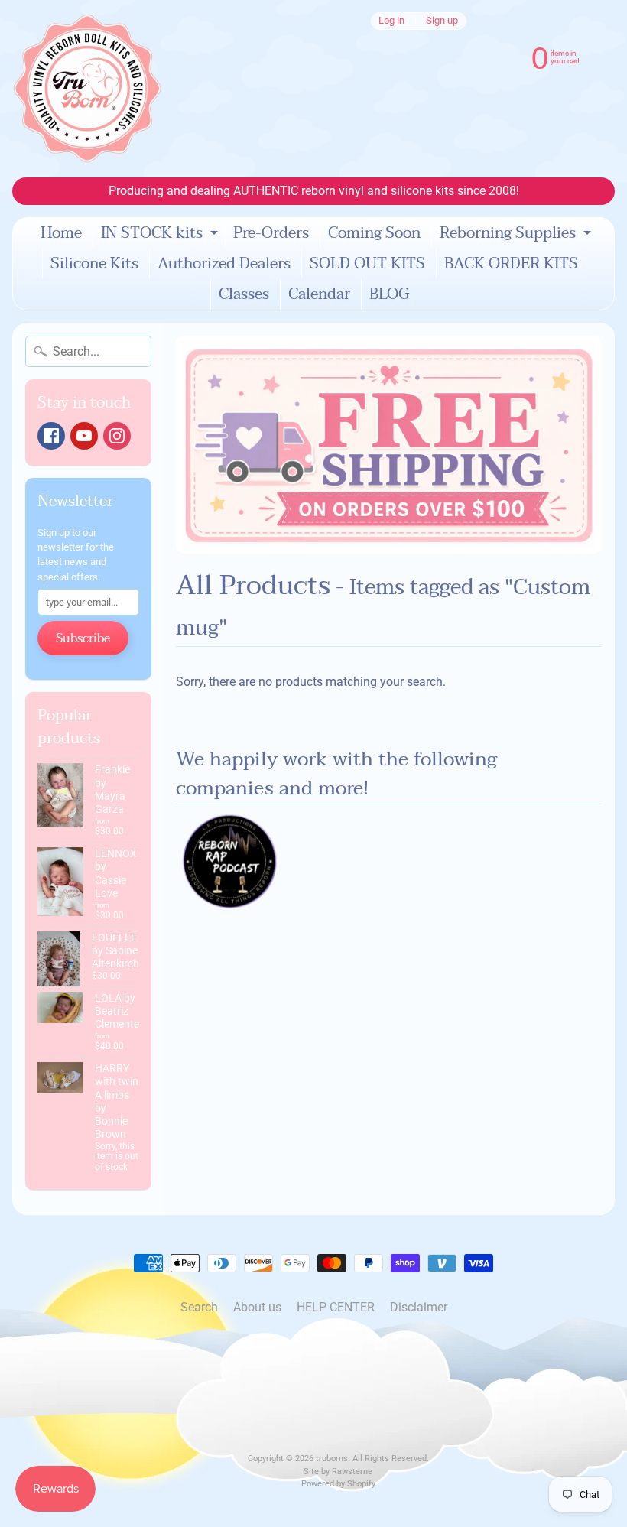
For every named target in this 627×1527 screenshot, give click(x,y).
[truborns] (87, 88)
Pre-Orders (271, 233)
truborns (332, 1459)
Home (61, 233)
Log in (391, 21)
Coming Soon (374, 233)
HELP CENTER (336, 1307)
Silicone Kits (94, 264)
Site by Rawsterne (338, 1472)
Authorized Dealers (224, 264)
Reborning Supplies (517, 234)
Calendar (319, 294)
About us (257, 1307)
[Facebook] (51, 436)
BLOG (389, 294)
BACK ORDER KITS (511, 264)
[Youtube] (84, 436)
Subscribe (83, 638)
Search (199, 1307)
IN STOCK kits (161, 234)
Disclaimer (418, 1307)
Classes (244, 294)
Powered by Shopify (338, 1484)
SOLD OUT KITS (367, 264)
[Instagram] (117, 436)
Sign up (442, 21)
